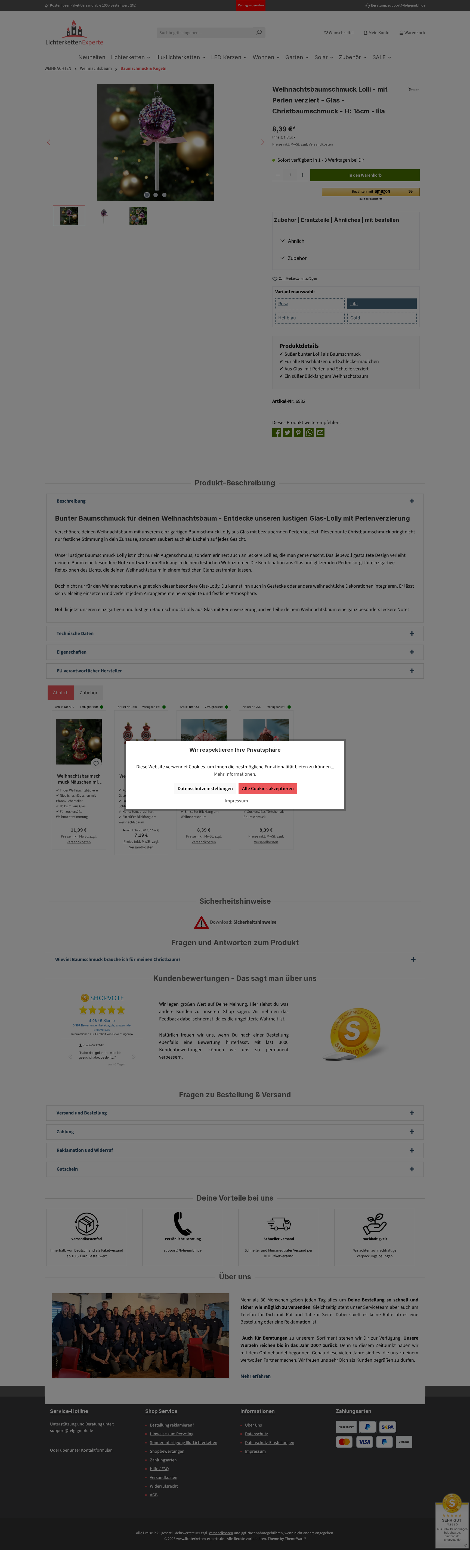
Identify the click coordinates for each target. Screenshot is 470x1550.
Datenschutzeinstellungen (205, 788)
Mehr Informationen (234, 774)
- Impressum (235, 800)
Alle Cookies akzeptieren (268, 788)
